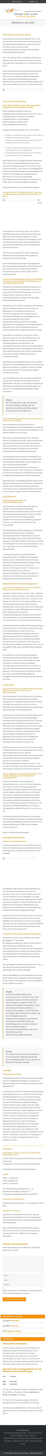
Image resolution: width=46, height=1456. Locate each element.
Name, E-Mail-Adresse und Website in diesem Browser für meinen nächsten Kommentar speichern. (22, 1292)
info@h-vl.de (33, 1)
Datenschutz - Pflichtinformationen (31, 1453)
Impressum (16, 1453)
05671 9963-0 (17, 1)
